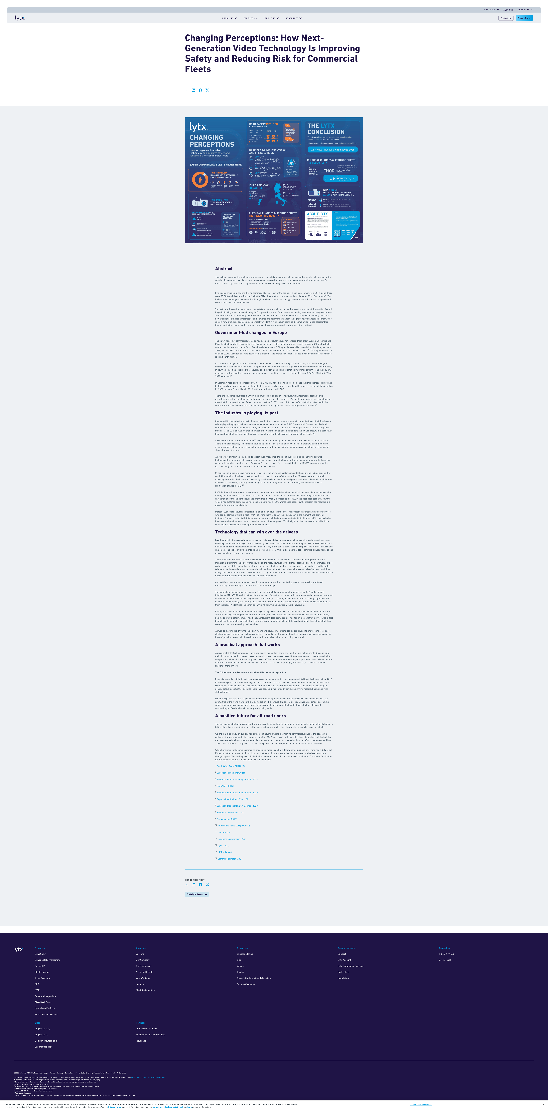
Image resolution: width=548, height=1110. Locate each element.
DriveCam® (40, 954)
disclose (168, 1107)
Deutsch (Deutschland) (46, 1040)
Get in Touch (445, 960)
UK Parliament (225, 852)
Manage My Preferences (421, 1104)
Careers (140, 954)
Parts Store (343, 972)
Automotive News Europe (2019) (234, 825)
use (162, 1107)
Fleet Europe (224, 832)
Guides (240, 972)
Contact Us (506, 18)
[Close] (543, 1105)
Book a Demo (524, 18)
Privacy (60, 1073)
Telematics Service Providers (150, 1034)
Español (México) (43, 1046)
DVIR (37, 990)
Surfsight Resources (197, 894)
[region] (274, 1105)
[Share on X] (207, 90)
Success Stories (245, 954)
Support (508, 10)
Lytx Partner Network (146, 1028)
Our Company (143, 960)
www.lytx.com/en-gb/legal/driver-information (148, 1077)
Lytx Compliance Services (350, 966)
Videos (240, 966)
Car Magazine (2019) (227, 819)
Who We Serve (143, 978)
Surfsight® (40, 966)
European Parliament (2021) (231, 772)
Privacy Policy (114, 1107)
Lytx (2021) (223, 845)
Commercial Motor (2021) (230, 858)
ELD (37, 984)
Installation (343, 978)
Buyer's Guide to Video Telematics (254, 978)
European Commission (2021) (231, 812)
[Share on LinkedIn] (193, 90)
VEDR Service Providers (47, 1014)
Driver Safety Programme (47, 960)
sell (181, 1107)
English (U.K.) (41, 1034)
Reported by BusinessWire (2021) (233, 799)
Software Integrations (45, 996)
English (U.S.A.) (42, 1028)
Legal (46, 1073)
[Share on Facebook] (200, 90)
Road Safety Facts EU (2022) (231, 766)
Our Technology (144, 966)
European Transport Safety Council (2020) (237, 792)
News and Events (144, 972)
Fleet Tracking (42, 972)
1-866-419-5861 (447, 954)
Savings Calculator (246, 984)
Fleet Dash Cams (43, 1002)
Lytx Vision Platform (45, 1008)
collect (156, 1107)
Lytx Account (344, 960)
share (189, 1107)
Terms (52, 1073)
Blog (239, 960)
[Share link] (186, 90)
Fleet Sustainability (145, 990)
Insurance (141, 1040)
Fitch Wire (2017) (225, 786)
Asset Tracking (42, 978)
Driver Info (69, 1073)
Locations (141, 984)
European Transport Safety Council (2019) (237, 779)
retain (176, 1107)
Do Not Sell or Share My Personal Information (92, 1073)
